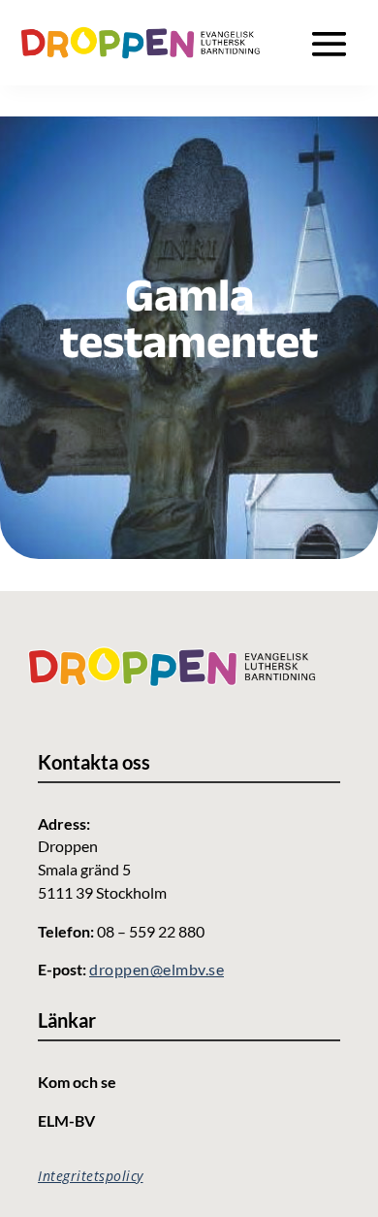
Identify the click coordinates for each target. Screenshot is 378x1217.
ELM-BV (66, 1120)
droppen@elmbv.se (156, 969)
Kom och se (77, 1081)
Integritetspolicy (90, 1176)
